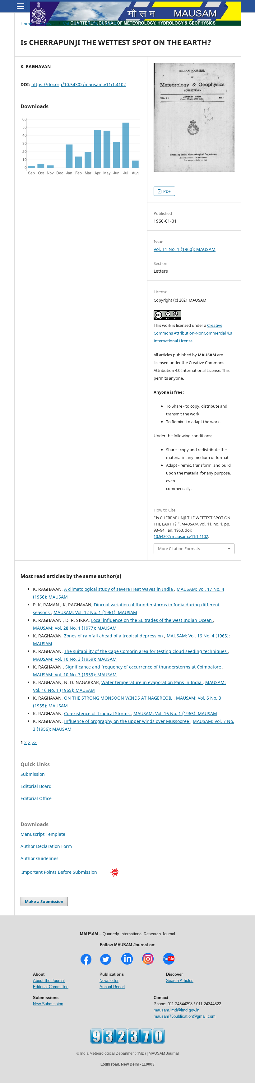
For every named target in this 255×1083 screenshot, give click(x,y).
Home (26, 23)
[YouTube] (168, 964)
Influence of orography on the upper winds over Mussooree (127, 721)
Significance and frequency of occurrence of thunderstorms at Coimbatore (143, 667)
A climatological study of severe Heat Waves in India (119, 589)
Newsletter (109, 980)
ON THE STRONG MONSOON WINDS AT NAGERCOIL (119, 698)
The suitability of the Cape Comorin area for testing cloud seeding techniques (146, 651)
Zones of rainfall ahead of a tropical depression (114, 636)
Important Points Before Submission (59, 872)
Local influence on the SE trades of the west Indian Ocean (152, 620)
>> (34, 742)
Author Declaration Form (46, 846)
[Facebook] (86, 964)
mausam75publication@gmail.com (185, 1016)
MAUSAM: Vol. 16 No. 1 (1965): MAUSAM (175, 713)
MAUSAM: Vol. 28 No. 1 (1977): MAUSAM (75, 628)
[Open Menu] (20, 6)
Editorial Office (36, 798)
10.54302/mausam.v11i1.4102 (181, 536)
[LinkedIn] (127, 964)
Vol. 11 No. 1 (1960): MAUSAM (90, 23)
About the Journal (49, 980)
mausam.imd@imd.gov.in (176, 1010)
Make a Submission (44, 901)
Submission (33, 774)
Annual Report (112, 986)
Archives (47, 23)
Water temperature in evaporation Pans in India (152, 682)
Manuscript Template (43, 834)
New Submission (48, 1004)
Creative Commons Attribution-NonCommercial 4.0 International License (193, 333)
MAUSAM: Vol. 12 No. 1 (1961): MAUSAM (95, 612)
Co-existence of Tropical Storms (97, 713)
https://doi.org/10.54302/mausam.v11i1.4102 (78, 84)
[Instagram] (148, 964)
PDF (166, 191)
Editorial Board (36, 786)
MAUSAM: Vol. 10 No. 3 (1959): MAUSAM (75, 659)
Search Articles (179, 980)
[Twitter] (106, 964)
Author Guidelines (40, 858)
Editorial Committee (50, 986)
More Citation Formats (179, 548)
